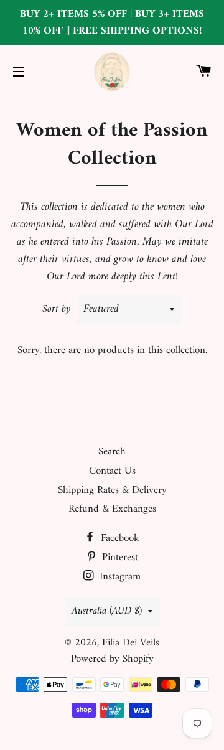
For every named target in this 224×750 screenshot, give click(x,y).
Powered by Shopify (112, 659)
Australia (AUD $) (107, 611)
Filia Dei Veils (130, 643)
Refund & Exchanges (112, 509)
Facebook (118, 538)
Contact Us (112, 471)
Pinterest (118, 557)
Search (112, 452)
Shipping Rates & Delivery (112, 490)
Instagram (118, 577)
